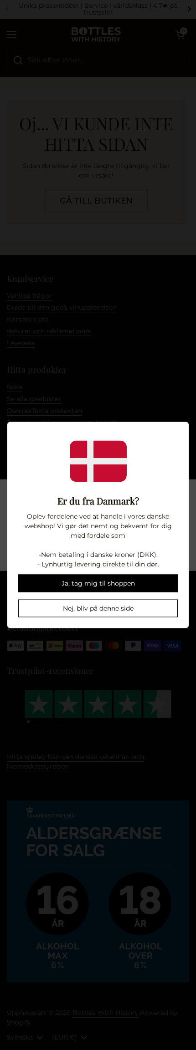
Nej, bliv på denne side (98, 608)
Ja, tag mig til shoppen (98, 583)
